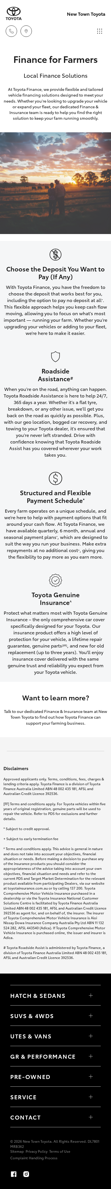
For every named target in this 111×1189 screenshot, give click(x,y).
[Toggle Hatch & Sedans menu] (91, 995)
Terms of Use (59, 1151)
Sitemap (17, 1151)
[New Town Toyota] (14, 13)
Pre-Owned (30, 1076)
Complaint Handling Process (33, 1157)
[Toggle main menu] (99, 31)
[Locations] (26, 31)
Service (23, 1097)
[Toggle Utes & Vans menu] (91, 1036)
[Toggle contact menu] (91, 1076)
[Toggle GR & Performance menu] (91, 1056)
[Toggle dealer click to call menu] (11, 31)
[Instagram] (26, 1174)
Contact (25, 1117)
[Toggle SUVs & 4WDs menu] (91, 1016)
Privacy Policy (37, 1151)
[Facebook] (13, 1174)
